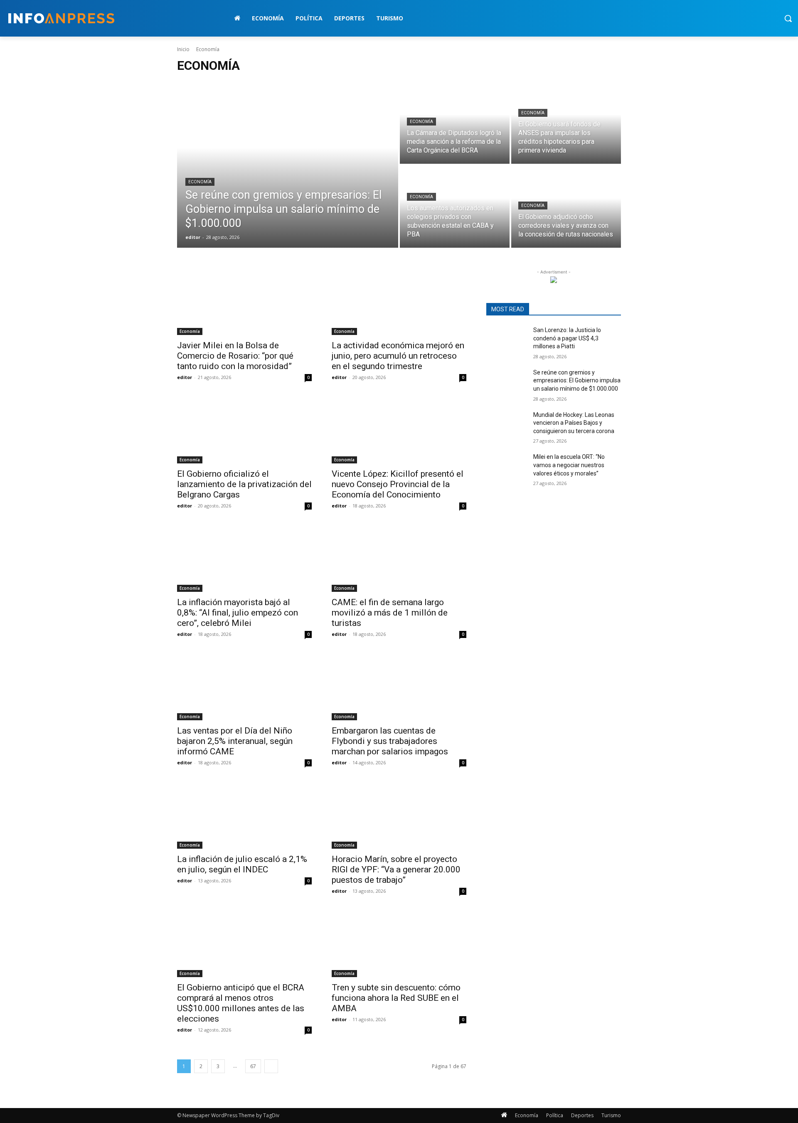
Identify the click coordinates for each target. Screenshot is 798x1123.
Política (554, 1115)
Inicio (183, 49)
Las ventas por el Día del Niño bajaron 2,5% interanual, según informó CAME (235, 741)
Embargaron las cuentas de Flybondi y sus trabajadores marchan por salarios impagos (390, 741)
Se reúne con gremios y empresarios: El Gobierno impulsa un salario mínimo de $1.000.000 (577, 380)
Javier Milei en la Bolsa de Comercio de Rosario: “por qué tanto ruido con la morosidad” (235, 355)
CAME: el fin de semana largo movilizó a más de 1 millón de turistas (390, 612)
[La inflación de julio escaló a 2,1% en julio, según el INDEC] (244, 815)
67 (253, 1066)
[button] (788, 18)
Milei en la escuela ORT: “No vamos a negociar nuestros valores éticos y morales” (569, 464)
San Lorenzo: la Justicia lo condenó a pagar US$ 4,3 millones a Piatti (567, 338)
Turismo (611, 1115)
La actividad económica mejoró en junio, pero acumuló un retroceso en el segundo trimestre (398, 355)
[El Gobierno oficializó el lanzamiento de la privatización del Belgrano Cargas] (244, 429)
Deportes (582, 1115)
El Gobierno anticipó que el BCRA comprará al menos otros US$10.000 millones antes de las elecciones (240, 1003)
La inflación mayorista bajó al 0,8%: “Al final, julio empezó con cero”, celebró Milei (237, 612)
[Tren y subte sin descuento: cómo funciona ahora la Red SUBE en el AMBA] (399, 943)
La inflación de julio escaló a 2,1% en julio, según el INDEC (242, 864)
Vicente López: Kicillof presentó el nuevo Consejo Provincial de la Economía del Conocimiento (397, 484)
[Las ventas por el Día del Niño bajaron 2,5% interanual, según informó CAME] (244, 686)
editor (184, 377)
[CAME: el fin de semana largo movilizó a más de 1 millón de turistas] (399, 558)
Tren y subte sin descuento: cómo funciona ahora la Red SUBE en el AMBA (396, 998)
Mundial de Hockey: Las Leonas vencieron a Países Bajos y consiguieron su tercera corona (573, 422)
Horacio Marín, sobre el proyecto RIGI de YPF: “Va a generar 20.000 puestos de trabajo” (396, 869)
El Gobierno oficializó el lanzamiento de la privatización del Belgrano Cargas (244, 484)
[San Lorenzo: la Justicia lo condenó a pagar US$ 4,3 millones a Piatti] (506, 340)
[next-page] (271, 1066)
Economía (200, 182)
